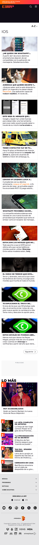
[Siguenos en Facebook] (22, 509)
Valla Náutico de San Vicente (11, 1)
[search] (31, 7)
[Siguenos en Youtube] (4, 509)
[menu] (36, 6)
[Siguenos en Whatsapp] (35, 509)
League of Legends (21, 184)
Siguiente (29, 352)
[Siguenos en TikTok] (10, 509)
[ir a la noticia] (19, 44)
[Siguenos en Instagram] (16, 509)
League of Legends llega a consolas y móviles (16, 180)
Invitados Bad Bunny (8, 2)
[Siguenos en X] (28, 509)
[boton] (28, 479)
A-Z (34, 26)
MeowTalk (7, 92)
